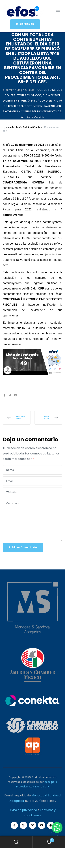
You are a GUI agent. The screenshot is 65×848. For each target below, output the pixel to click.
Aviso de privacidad (23, 810)
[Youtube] (41, 825)
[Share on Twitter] (9, 395)
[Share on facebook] (4, 395)
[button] (25, 24)
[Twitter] (32, 825)
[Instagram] (23, 825)
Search (16, 842)
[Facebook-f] (14, 825)
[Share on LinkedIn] (15, 395)
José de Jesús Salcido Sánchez (24, 127)
